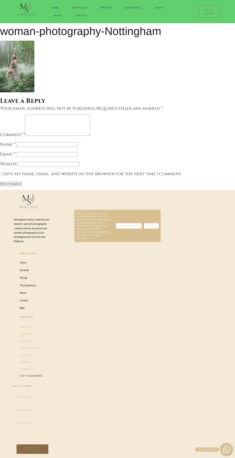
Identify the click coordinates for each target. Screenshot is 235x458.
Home (55, 8)
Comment (12, 135)
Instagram (24, 396)
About (159, 8)
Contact (81, 15)
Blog (58, 15)
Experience (133, 8)
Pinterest (24, 423)
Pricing (105, 8)
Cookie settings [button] (128, 225)
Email (7, 154)
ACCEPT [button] (151, 225)
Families (26, 327)
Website (8, 164)
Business (27, 369)
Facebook (23, 410)
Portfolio (79, 8)
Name (7, 144)
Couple (25, 355)
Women (25, 362)
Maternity (28, 341)
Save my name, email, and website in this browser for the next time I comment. (92, 174)
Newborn (27, 334)
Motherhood (29, 348)
